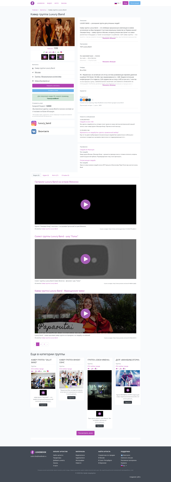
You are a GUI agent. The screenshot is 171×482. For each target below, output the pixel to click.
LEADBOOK (40, 452)
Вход (125, 3)
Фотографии (80, 460)
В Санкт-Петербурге (105, 460)
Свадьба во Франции (87, 150)
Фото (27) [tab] (55, 175)
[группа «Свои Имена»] (100, 390)
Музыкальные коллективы (51, 76)
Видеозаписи (80, 455)
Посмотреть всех (85, 433)
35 (41, 371)
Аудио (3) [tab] (46, 175)
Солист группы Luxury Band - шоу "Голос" (56, 236)
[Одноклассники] (84, 100)
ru (118, 3)
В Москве (101, 458)
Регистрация (134, 3)
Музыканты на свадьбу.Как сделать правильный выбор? (99, 132)
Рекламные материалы (129, 460)
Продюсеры (57, 458)
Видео (49, 3)
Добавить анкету (59, 460)
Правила (124, 463)
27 (55, 52)
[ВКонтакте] (81, 100)
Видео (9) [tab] (36, 175)
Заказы (64, 3)
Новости (78, 463)
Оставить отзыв (53, 90)
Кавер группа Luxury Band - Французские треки (60, 290)
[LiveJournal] (89, 100)
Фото (57, 3)
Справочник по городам (106, 455)
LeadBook (41, 3)
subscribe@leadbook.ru (38, 456)
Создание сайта (135, 477)
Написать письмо (127, 458)
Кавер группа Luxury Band (50, 229)
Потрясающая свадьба (87, 160)
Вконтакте (126, 455)
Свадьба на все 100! (87, 122)
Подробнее (43, 405)
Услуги (55, 466)
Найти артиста (58, 455)
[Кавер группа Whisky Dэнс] (71, 379)
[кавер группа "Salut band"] (43, 381)
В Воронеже (102, 463)
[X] (87, 100)
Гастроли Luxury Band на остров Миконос (57, 181)
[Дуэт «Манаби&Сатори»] (128, 378)
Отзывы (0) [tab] (65, 175)
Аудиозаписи (80, 458)
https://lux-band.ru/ (42, 81)
